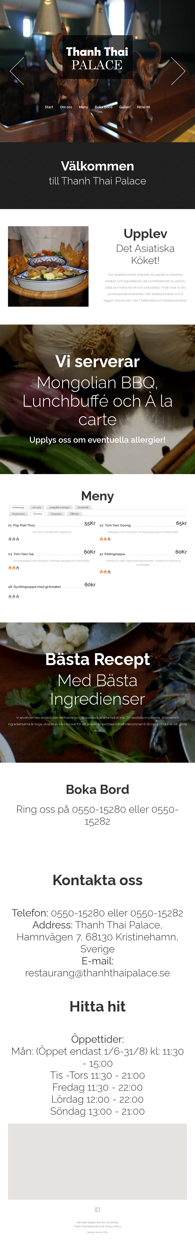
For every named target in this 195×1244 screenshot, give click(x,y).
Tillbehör (74, 514)
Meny (83, 107)
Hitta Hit (143, 107)
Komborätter (18, 514)
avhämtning (18, 507)
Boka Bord (103, 107)
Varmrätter (56, 514)
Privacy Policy (113, 1226)
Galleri (124, 107)
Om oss (66, 107)
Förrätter (39, 514)
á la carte (36, 507)
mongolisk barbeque (60, 507)
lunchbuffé (83, 507)
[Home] (97, 38)
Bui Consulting (110, 1222)
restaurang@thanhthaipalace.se (97, 973)
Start (49, 107)
